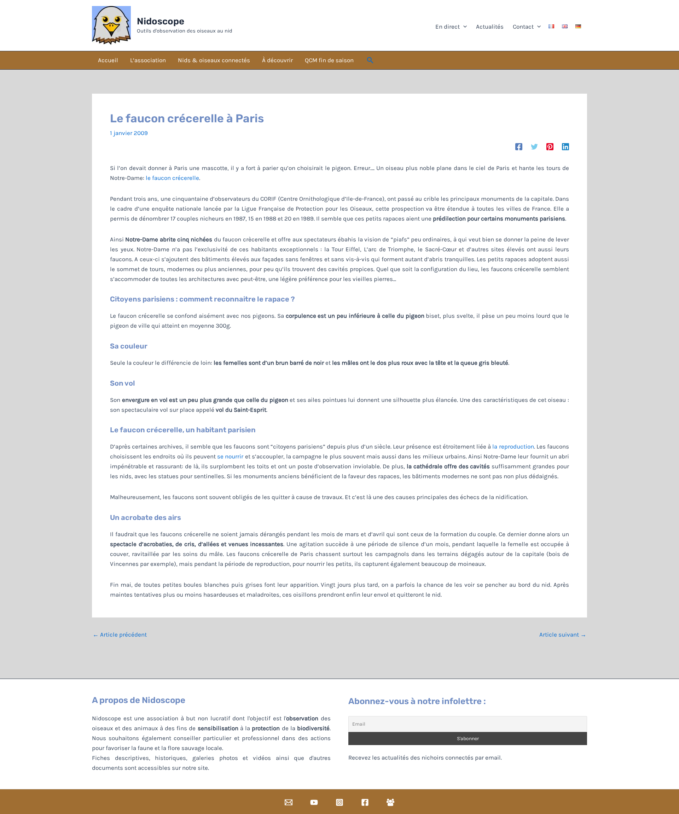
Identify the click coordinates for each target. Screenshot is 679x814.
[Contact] (288, 802)
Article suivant (562, 635)
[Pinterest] (549, 146)
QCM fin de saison (329, 60)
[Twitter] (534, 146)
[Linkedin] (565, 146)
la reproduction (513, 446)
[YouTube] (314, 802)
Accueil (108, 60)
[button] (370, 60)
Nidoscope (160, 21)
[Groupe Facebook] (390, 802)
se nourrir (230, 456)
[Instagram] (339, 802)
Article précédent (120, 635)
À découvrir (277, 60)
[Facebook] (518, 146)
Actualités (489, 26)
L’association (148, 60)
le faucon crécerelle (172, 177)
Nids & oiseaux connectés (214, 60)
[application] (463, 26)
